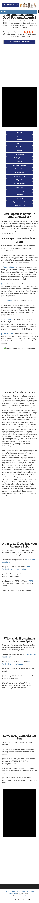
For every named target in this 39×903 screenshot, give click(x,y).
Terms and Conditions (14, 900)
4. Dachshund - (6, 319)
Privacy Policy (27, 900)
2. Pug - (4, 284)
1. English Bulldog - (8, 267)
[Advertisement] (19, 66)
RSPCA (31, 581)
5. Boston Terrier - (7, 334)
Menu (3, 12)
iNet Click (23, 896)
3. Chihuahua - (6, 300)
